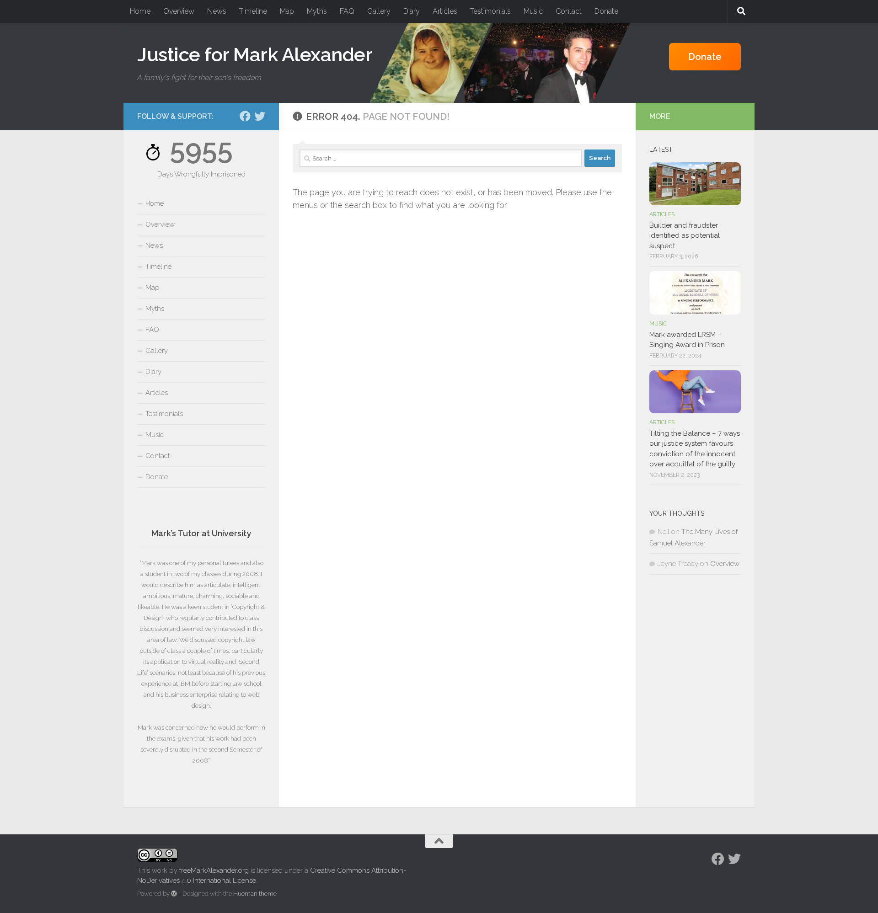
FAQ (347, 11)
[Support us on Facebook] (245, 116)
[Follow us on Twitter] (259, 116)
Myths (317, 11)
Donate (606, 11)
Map (287, 11)
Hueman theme (255, 893)
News (216, 11)
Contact (569, 11)
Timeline (253, 11)
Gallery (379, 11)
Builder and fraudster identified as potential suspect (684, 235)
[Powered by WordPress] (174, 894)
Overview (178, 11)
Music (533, 11)
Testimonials (490, 11)
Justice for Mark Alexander (254, 54)
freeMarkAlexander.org (214, 870)
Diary (411, 11)
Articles (445, 11)
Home (140, 11)
